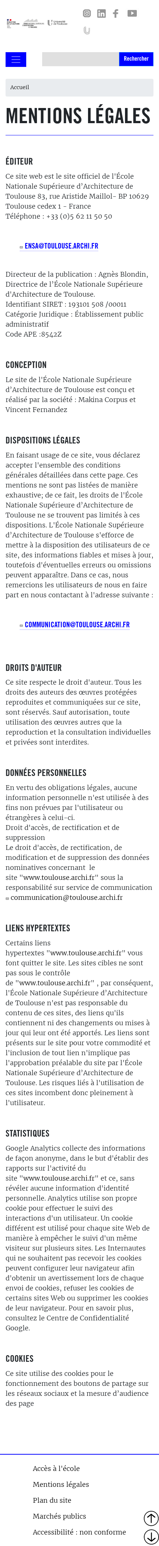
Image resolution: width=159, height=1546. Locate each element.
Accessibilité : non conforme (79, 1532)
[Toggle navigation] (16, 59)
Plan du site (52, 1500)
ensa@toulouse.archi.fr (61, 247)
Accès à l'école (56, 1468)
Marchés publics (59, 1516)
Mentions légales (61, 1484)
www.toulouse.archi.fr (59, 877)
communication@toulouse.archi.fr (77, 625)
